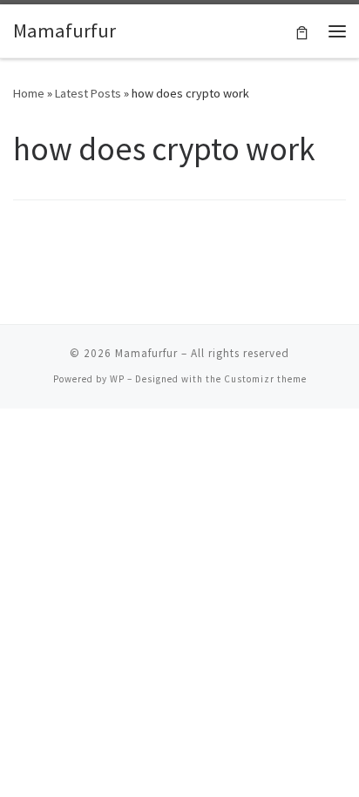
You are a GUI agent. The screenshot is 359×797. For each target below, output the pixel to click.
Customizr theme (265, 379)
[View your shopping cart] (302, 30)
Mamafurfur (146, 353)
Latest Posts (88, 93)
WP (117, 379)
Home (28, 93)
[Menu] (337, 31)
